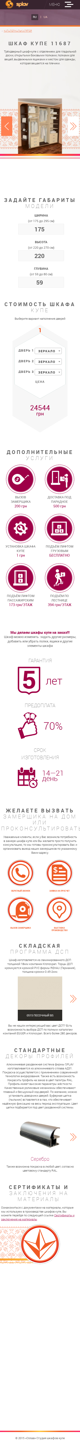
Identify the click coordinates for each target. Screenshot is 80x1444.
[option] (40, 126)
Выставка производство (60, 929)
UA (45, 17)
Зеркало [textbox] (47, 351)
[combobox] (48, 351)
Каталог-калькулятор (18, 30)
